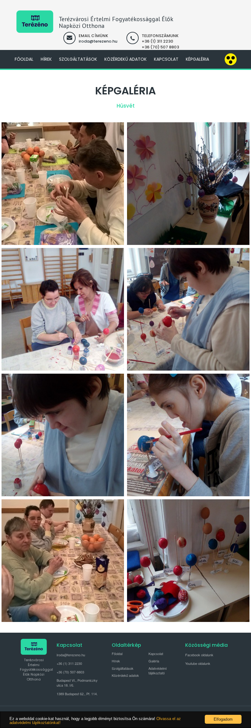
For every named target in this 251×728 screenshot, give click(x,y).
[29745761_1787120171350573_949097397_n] (188, 183)
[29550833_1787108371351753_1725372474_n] (188, 435)
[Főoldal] (34, 21)
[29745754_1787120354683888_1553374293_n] (188, 309)
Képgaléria (197, 59)
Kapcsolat (166, 59)
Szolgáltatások (78, 59)
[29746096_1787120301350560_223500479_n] (63, 435)
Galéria (153, 660)
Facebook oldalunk (199, 654)
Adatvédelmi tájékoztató (157, 671)
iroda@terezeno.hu (98, 41)
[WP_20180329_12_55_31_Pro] (63, 560)
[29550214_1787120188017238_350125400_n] (188, 560)
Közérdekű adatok (125, 59)
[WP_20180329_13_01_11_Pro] (63, 183)
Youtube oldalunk (197, 663)
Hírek (46, 59)
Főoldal (24, 59)
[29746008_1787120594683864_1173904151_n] (63, 309)
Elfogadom (223, 719)
